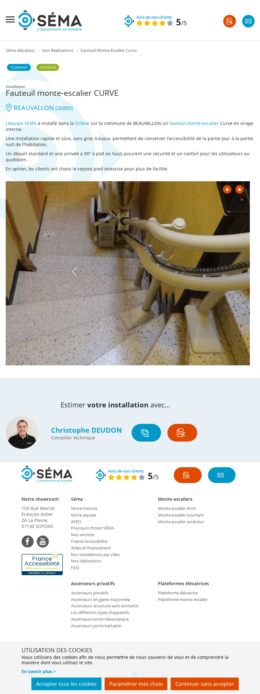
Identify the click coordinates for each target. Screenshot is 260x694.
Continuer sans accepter (204, 683)
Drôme (82, 123)
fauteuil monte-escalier (194, 123)
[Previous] (74, 271)
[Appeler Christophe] (146, 433)
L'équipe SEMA (21, 123)
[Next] (182, 271)
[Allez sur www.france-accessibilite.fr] (43, 564)
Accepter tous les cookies (66, 683)
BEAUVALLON (42, 107)
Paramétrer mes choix (136, 683)
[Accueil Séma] (50, 20)
